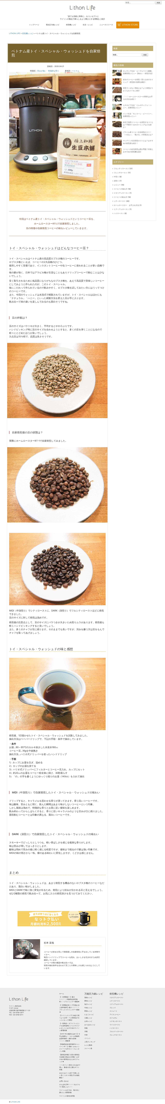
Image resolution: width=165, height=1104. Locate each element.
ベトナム (75, 71)
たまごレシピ (89, 1014)
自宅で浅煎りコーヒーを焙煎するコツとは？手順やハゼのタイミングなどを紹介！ (138, 124)
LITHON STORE (130, 24)
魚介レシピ (88, 1004)
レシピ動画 (88, 1045)
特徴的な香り (53, 71)
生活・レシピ (88, 24)
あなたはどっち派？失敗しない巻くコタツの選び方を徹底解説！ (69, 1075)
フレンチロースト (120, 173)
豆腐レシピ (88, 1018)
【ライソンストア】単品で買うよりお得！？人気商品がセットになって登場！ (69, 1017)
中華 (86, 1035)
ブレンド (113, 1008)
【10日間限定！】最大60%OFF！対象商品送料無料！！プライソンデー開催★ (69, 999)
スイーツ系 (88, 1048)
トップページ (34, 24)
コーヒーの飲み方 (120, 197)
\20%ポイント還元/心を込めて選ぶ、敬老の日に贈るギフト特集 (69, 1067)
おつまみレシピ (89, 1025)
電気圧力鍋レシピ (52, 24)
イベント (87, 1038)
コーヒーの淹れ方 (120, 189)
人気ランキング (89, 1042)
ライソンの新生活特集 (67, 1096)
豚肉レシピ (88, 1001)
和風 (86, 1028)
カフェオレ (113, 1018)
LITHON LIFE (15, 1102)
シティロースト (120, 201)
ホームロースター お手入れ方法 (126, 205)
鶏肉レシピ (88, 997)
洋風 (86, 1031)
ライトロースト (115, 1025)
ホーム (61, 994)
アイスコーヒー (115, 1014)
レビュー (117, 185)
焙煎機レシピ (71, 24)
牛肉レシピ (88, 1008)
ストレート (113, 1011)
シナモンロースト (116, 1021)
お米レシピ (88, 1021)
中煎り (116, 177)
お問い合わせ (64, 1081)
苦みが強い (41, 71)
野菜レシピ (88, 1011)
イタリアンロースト (121, 193)
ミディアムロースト (121, 209)
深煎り (116, 181)
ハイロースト (119, 213)
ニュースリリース (106, 24)
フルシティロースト (121, 169)
